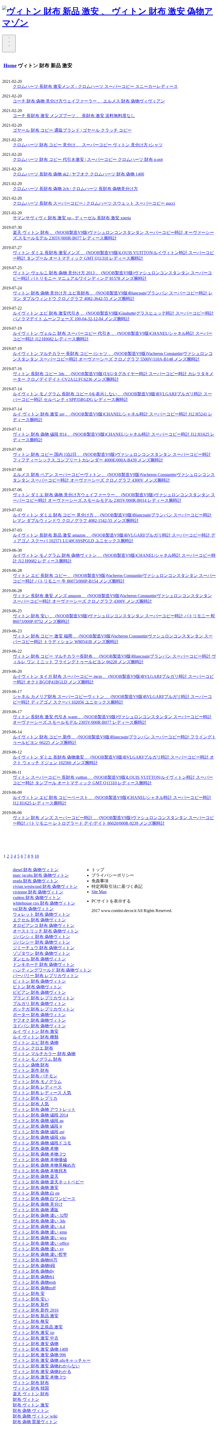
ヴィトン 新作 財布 (31, 1070)
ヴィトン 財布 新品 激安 (35, 1316)
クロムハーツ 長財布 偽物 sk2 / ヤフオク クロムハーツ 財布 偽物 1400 (78, 174)
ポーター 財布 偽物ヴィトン (39, 1014)
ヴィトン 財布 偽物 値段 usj (38, 1131)
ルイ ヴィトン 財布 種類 (35, 1037)
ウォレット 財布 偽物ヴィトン (41, 914)
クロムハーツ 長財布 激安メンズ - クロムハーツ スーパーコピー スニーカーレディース (95, 86)
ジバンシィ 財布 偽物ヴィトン (41, 936)
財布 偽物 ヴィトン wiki (35, 1416)
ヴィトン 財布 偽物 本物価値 (40, 1159)
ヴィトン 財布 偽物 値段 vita (39, 1137)
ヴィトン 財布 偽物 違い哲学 (40, 1254)
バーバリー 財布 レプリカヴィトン (46, 975)
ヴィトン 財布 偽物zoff (34, 1288)
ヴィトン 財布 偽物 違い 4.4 (39, 1226)
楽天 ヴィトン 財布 (31, 1394)
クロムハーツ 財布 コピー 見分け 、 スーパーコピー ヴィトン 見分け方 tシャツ (88, 145)
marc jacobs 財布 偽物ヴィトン (41, 875)
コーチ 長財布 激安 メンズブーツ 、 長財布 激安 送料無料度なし (74, 115)
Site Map (99, 891)
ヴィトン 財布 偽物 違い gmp (40, 1232)
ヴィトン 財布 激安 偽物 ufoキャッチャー (52, 1360)
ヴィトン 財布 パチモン (35, 1076)
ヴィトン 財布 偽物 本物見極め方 (44, 1165)
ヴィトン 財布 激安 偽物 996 (39, 1355)
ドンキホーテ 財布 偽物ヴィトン (43, 964)
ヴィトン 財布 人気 (31, 1104)
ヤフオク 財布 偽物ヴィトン (39, 1020)
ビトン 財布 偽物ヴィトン (37, 987)
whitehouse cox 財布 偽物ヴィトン (44, 903)
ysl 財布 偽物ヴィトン (33, 908)
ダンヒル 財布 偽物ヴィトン (39, 959)
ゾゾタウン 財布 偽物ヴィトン (41, 953)
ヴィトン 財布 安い (31, 1299)
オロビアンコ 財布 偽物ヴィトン (43, 925)
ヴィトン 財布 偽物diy (33, 1271)
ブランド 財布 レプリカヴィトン (43, 998)
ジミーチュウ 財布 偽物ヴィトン (43, 947)
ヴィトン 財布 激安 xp (33, 1332)
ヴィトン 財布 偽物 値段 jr (37, 1126)
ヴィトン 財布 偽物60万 (35, 1260)
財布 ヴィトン (26, 1399)
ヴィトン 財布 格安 (31, 1321)
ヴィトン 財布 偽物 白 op (36, 1193)
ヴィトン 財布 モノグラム (37, 1081)
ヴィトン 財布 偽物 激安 (35, 1187)
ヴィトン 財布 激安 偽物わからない (46, 1366)
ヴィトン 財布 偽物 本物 (35, 1148)
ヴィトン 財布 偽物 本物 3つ (39, 1154)
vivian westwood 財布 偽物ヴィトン (45, 886)
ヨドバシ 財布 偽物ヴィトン (39, 1026)
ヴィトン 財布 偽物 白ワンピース (44, 1198)
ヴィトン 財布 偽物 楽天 (35, 1176)
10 (37, 856)
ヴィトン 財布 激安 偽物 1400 (40, 1349)
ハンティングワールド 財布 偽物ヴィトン (52, 970)
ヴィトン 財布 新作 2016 (35, 1310)
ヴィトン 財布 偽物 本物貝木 (40, 1171)
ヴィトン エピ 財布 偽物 (35, 1042)
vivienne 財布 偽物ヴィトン (38, 892)
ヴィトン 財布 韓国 (31, 1388)
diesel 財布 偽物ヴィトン (35, 869)
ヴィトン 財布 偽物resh (34, 1282)
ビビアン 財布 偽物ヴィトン (39, 992)
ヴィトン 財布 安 (29, 1293)
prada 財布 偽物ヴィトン (35, 881)
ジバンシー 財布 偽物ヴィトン (41, 942)
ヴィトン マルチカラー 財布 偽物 (44, 1053)
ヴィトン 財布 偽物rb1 (33, 1276)
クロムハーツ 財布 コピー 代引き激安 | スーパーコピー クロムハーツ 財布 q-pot (88, 159)
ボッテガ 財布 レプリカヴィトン (43, 1009)
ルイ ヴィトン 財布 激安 (35, 1031)
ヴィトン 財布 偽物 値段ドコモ (42, 1143)
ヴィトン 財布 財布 (31, 1382)
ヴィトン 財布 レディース (37, 1087)
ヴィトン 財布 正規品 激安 (38, 1327)
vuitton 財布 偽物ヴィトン (37, 897)
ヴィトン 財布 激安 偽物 (35, 1343)
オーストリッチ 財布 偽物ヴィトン (46, 931)
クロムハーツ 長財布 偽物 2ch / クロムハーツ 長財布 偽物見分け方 (75, 188)
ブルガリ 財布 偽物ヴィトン (39, 1003)
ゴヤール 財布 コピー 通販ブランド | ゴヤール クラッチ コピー (72, 130)
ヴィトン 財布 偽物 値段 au (38, 1120)
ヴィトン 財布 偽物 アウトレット (44, 1109)
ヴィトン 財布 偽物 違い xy (38, 1249)
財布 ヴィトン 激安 (31, 1405)
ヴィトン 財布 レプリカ (35, 1098)
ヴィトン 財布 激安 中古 (35, 1338)
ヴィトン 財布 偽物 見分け (38, 1204)
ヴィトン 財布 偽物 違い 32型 (40, 1215)
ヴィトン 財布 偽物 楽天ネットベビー (48, 1182)
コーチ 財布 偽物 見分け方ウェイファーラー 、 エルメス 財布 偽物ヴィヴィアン (89, 101)
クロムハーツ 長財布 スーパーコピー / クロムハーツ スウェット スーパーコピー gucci (94, 203)
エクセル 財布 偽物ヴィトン (39, 920)
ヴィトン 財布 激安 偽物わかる (42, 1371)
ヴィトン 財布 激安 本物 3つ (39, 1377)
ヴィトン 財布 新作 (31, 1304)
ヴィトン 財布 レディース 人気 (42, 1092)
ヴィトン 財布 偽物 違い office (41, 1243)
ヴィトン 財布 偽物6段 (34, 1265)
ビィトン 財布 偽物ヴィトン (39, 981)
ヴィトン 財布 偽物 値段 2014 (40, 1115)
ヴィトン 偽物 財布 (31, 1065)
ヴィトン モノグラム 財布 (37, 1059)
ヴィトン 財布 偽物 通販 (35, 1210)
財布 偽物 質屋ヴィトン (35, 1421)
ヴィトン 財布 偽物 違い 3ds (39, 1221)
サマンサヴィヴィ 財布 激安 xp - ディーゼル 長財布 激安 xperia (72, 218)
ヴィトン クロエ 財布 (33, 1048)
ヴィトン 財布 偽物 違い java (39, 1237)
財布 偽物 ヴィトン (31, 1410)
